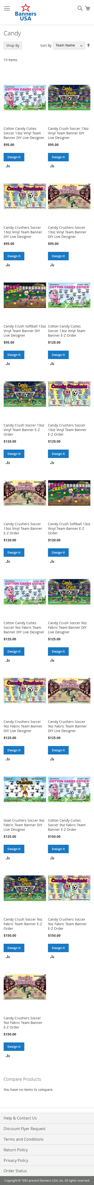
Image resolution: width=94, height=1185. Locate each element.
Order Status (15, 1170)
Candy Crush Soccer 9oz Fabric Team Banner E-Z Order (23, 924)
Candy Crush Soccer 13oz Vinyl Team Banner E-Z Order (24, 430)
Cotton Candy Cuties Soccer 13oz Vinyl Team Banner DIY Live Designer (24, 133)
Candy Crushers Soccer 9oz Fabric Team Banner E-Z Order (67, 924)
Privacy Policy (16, 1160)
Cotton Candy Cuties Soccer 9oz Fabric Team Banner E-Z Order (67, 825)
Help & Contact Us (20, 1118)
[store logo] (26, 12)
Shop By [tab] (12, 45)
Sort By (46, 45)
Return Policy (16, 1149)
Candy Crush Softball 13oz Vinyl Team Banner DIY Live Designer (25, 331)
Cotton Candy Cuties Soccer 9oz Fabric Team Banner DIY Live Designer (24, 627)
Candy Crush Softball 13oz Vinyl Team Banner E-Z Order (69, 528)
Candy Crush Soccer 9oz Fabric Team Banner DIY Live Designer (67, 627)
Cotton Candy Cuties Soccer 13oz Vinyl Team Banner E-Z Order (66, 331)
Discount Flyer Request (25, 1128)
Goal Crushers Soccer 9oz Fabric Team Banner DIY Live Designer (24, 825)
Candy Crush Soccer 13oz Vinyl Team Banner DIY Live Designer (68, 133)
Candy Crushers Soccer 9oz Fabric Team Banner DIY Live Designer (23, 726)
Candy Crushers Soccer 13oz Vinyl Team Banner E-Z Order (67, 430)
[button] (8, 165)
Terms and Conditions (24, 1139)
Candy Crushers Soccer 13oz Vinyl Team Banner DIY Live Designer (23, 232)
